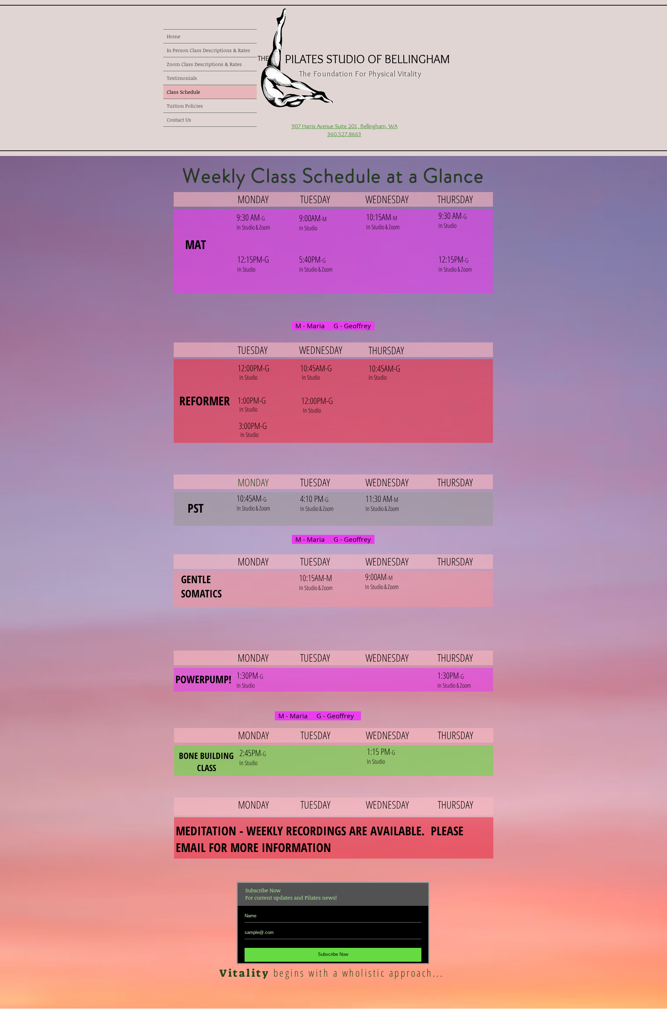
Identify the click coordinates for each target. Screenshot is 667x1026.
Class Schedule (183, 92)
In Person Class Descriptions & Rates (208, 50)
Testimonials (182, 78)
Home (173, 36)
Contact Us (179, 119)
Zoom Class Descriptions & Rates (204, 64)
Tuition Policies (185, 105)
